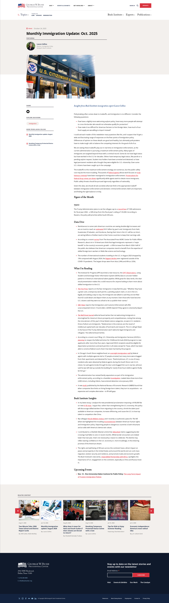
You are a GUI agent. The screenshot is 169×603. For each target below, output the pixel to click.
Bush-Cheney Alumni (116, 598)
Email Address (113, 570)
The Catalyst (145, 582)
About (90, 5)
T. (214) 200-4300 (22, 578)
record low (122, 209)
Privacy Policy (146, 598)
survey (96, 239)
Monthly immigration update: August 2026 (41, 135)
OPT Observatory (129, 273)
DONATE (145, 5)
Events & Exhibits (63, 5)
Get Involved (78, 5)
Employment (128, 598)
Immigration (47, 15)
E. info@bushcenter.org (25, 581)
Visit (51, 5)
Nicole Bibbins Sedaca (96, 419)
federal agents (113, 173)
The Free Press (83, 289)
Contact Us (137, 598)
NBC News (81, 305)
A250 (32, 15)
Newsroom (105, 598)
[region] (84, 521)
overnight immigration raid (120, 353)
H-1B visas (87, 406)
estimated (99, 229)
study (85, 385)
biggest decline (111, 258)
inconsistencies (109, 422)
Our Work (134, 582)
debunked (116, 432)
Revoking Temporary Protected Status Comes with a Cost (41, 144)
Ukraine (39, 15)
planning (81, 340)
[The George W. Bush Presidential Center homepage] (31, 5)
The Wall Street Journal (86, 315)
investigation (115, 378)
